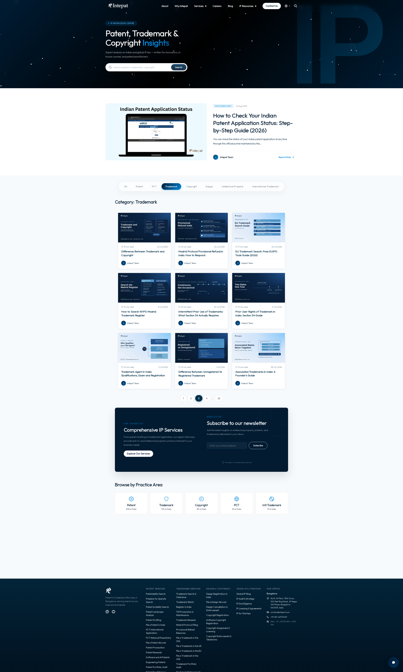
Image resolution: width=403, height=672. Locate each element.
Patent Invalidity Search (157, 607)
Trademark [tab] (171, 186)
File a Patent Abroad (156, 642)
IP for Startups (243, 613)
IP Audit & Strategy (245, 598)
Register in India (183, 607)
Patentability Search (156, 593)
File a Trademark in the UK (189, 646)
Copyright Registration (217, 615)
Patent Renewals (154, 652)
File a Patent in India (155, 624)
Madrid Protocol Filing (187, 624)
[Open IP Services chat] (393, 662)
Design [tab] (209, 186)
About (164, 6)
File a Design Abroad (216, 602)
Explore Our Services (138, 453)
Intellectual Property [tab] (233, 186)
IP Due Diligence (244, 603)
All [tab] (125, 186)
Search (178, 67)
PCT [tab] (154, 186)
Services (199, 6)
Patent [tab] (139, 186)
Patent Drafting (153, 620)
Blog (230, 6)
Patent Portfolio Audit (156, 667)
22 (219, 398)
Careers (217, 6)
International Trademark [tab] (265, 186)
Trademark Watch (185, 602)
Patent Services (155, 588)
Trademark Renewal (186, 620)
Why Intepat (181, 6)
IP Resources (246, 6)
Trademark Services (188, 588)
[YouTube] (113, 611)
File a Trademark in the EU (188, 650)
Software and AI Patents (158, 657)
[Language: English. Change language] (287, 5)
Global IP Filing (243, 593)
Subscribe (258, 445)
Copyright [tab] (191, 186)
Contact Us (272, 5)
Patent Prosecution (155, 647)
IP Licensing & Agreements (248, 608)
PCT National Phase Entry (158, 637)
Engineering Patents (155, 662)
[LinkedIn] (107, 611)
